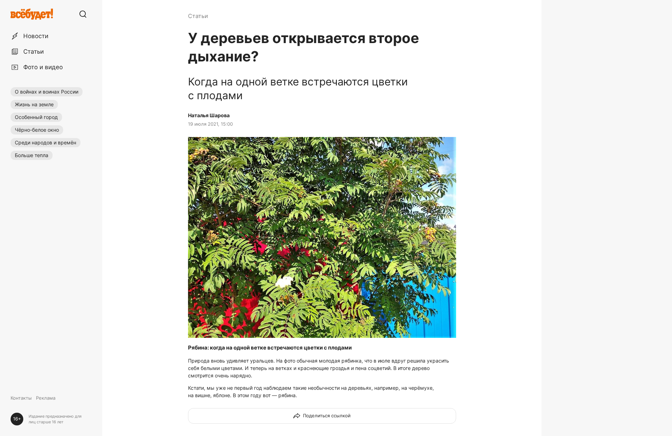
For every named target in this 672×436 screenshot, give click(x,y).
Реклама (45, 398)
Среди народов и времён (45, 142)
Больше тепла (31, 155)
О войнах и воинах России (46, 92)
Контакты (21, 398)
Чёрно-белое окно (37, 130)
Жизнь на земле (34, 104)
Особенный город (36, 117)
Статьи (198, 15)
